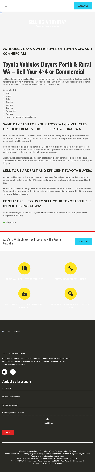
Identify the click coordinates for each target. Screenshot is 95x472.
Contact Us (83, 241)
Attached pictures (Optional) (13, 412)
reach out (39, 212)
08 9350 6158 (83, 6)
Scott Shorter (57, 463)
